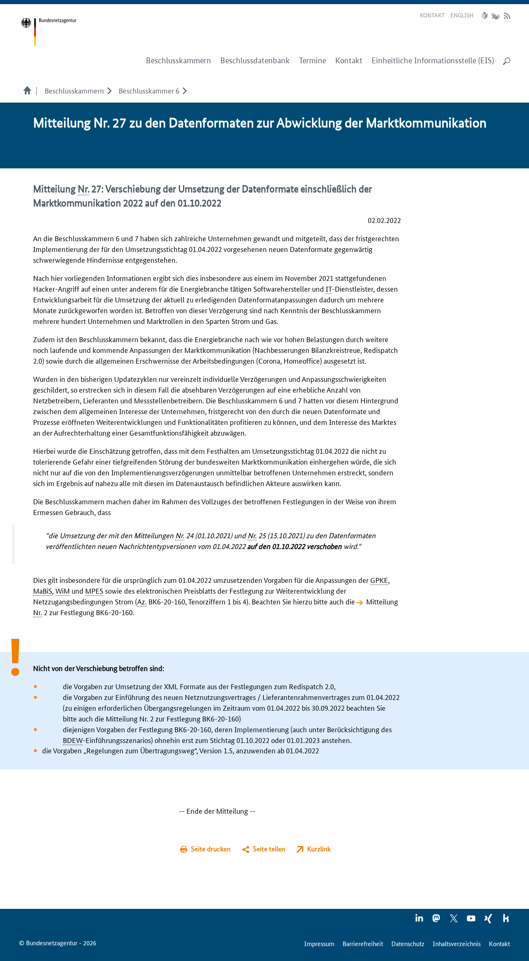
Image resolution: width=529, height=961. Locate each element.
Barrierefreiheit (363, 943)
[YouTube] (471, 921)
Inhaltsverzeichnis (457, 943)
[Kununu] (506, 921)
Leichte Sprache (485, 16)
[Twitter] (454, 921)
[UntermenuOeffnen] (109, 90)
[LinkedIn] (419, 921)
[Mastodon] (437, 921)
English (462, 15)
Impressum (319, 943)
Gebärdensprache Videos (495, 16)
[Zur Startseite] (48, 32)
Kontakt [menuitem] (348, 60)
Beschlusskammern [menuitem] (178, 60)
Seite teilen (269, 848)
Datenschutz (407, 943)
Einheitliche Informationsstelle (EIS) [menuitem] (433, 60)
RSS (507, 16)
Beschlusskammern (74, 90)
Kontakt (432, 15)
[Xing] (489, 921)
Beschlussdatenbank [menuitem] (255, 60)
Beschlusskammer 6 (149, 90)
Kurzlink (319, 848)
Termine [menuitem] (312, 60)
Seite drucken (211, 848)
